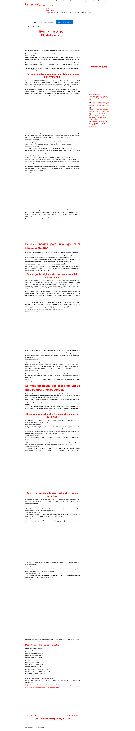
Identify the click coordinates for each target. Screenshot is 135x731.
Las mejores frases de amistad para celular (36, 664)
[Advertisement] (52, 230)
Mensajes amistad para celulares (34, 668)
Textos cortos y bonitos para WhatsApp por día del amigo (52, 494)
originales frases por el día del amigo (68, 686)
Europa (78, 1)
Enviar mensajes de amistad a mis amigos (36, 650)
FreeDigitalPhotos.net (53, 684)
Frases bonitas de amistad (32, 651)
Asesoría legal (60, 1)
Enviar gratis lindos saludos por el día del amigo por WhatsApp (53, 75)
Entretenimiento (70, 1)
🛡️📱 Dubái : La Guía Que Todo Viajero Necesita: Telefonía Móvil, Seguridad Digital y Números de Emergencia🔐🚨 (99, 103)
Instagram (85, 1)
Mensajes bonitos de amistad (33, 666)
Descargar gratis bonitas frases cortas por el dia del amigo (52, 415)
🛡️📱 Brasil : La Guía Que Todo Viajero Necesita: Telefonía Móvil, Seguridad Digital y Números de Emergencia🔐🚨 (99, 109)
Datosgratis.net (32, 4)
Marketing (92, 1)
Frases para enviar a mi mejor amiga (35, 660)
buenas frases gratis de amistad (61, 68)
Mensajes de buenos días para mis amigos (36, 669)
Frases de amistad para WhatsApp (34, 653)
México (100, 1)
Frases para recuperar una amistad (34, 662)
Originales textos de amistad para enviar (36, 673)
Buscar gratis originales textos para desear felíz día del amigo (53, 275)
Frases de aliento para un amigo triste (35, 657)
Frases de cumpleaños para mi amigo (35, 659)
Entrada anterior (32, 715)
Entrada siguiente (72, 715)
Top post (106, 1)
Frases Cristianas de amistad (33, 655)
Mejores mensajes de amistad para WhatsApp (37, 671)
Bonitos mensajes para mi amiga (34, 648)
